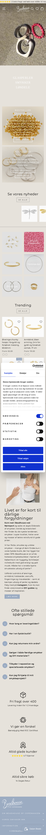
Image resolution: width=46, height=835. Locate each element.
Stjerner (30, 764)
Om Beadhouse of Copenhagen (21, 822)
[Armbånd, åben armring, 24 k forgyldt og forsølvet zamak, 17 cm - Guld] (25, 354)
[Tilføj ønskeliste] (15, 211)
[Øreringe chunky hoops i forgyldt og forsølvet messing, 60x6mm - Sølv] (6, 354)
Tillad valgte (23, 458)
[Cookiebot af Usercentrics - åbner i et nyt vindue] (32, 366)
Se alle (22, 200)
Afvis (23, 467)
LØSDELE (23, 87)
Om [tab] (37, 373)
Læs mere (12, 605)
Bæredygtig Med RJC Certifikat (23, 739)
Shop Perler (23, 140)
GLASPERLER (23, 77)
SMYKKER (23, 82)
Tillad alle (23, 450)
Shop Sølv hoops (23, 170)
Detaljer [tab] (23, 373)
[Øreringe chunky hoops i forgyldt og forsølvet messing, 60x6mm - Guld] (3, 354)
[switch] (39, 424)
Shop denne (23, 134)
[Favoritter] (37, 8)
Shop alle (23, 175)
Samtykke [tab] (8, 373)
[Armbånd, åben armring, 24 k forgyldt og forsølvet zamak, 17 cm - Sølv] (28, 354)
